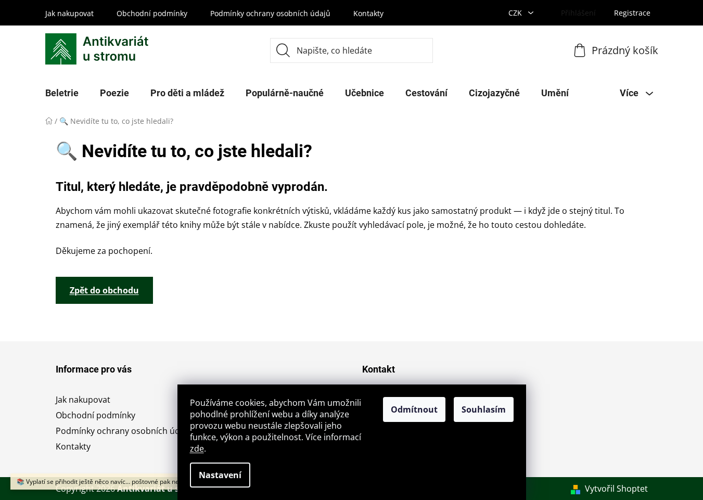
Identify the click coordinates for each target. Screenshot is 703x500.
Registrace (632, 13)
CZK (516, 13)
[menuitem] (62, 93)
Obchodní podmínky (152, 13)
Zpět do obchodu (104, 290)
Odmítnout (414, 409)
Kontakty (368, 13)
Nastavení (220, 475)
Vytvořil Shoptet (616, 488)
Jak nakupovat (69, 13)
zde (197, 448)
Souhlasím (484, 409)
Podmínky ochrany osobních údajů (270, 13)
